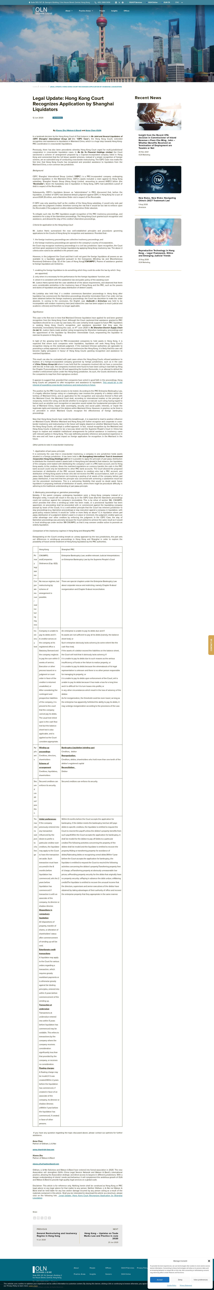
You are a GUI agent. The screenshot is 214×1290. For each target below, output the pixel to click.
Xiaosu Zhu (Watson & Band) (68, 130)
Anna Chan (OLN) (93, 130)
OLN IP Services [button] (135, 2)
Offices (126, 11)
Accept (159, 1280)
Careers (108, 1274)
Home (35, 87)
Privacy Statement (186, 1285)
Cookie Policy (171, 1285)
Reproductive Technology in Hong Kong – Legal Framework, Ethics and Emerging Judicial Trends (157, 253)
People (102, 11)
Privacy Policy (142, 1268)
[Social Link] (115, 2)
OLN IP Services (127, 1268)
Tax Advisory (58, 117)
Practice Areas (85, 11)
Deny (180, 1280)
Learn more (33, 1286)
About (68, 11)
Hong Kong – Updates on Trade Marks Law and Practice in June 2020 (101, 1236)
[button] (209, 1261)
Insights (114, 11)
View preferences (201, 1280)
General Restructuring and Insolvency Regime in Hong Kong (57, 1234)
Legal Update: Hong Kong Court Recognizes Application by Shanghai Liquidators (85, 87)
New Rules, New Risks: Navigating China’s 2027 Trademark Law (157, 199)
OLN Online (126, 1274)
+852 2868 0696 (103, 2)
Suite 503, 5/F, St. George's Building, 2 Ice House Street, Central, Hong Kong (60, 2)
